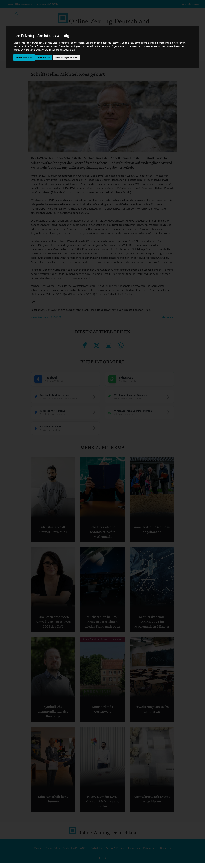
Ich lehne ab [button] (44, 57)
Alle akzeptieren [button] (24, 57)
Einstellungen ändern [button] (66, 57)
